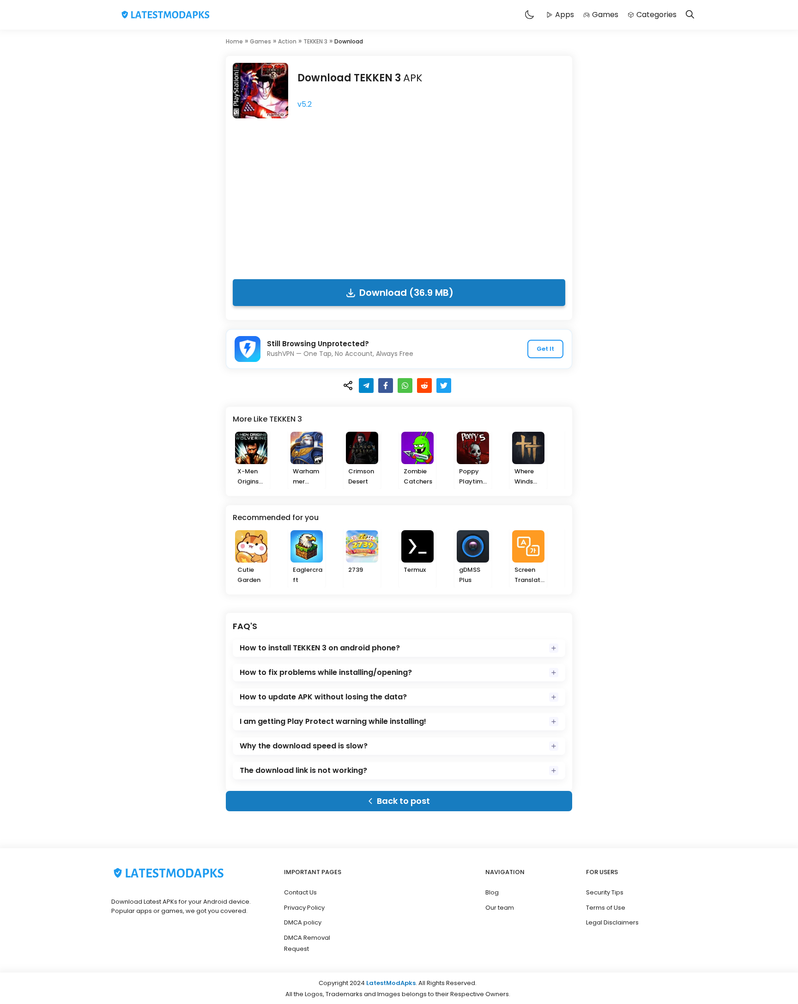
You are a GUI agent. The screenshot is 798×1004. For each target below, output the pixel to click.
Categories (656, 14)
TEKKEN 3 (315, 41)
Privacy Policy (304, 907)
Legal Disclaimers (612, 922)
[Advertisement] (399, 196)
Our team (499, 907)
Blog (492, 892)
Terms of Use (605, 907)
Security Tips (604, 892)
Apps (564, 14)
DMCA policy (302, 922)
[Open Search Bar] (690, 15)
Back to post (403, 801)
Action (287, 41)
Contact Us (300, 892)
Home (234, 41)
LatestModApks (391, 983)
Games (605, 14)
